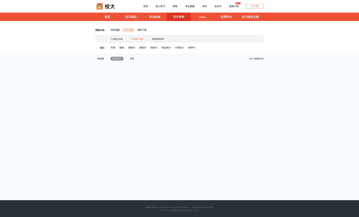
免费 (132, 58)
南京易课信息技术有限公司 (182, 210)
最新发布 (116, 58)
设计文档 (128, 30)
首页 (107, 16)
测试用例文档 (158, 39)
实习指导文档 (250, 16)
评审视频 (115, 30)
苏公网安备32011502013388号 (202, 207)
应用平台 (226, 16)
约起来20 (166, 47)
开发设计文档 (137, 39)
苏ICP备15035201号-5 (181, 207)
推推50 (142, 47)
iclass (202, 16)
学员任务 (155, 16)
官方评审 (178, 16)
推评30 (191, 47)
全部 (113, 47)
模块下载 (142, 30)
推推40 (131, 47)
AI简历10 (179, 47)
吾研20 (153, 47)
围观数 (100, 58)
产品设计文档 (117, 39)
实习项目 (131, 16)
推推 (121, 47)
